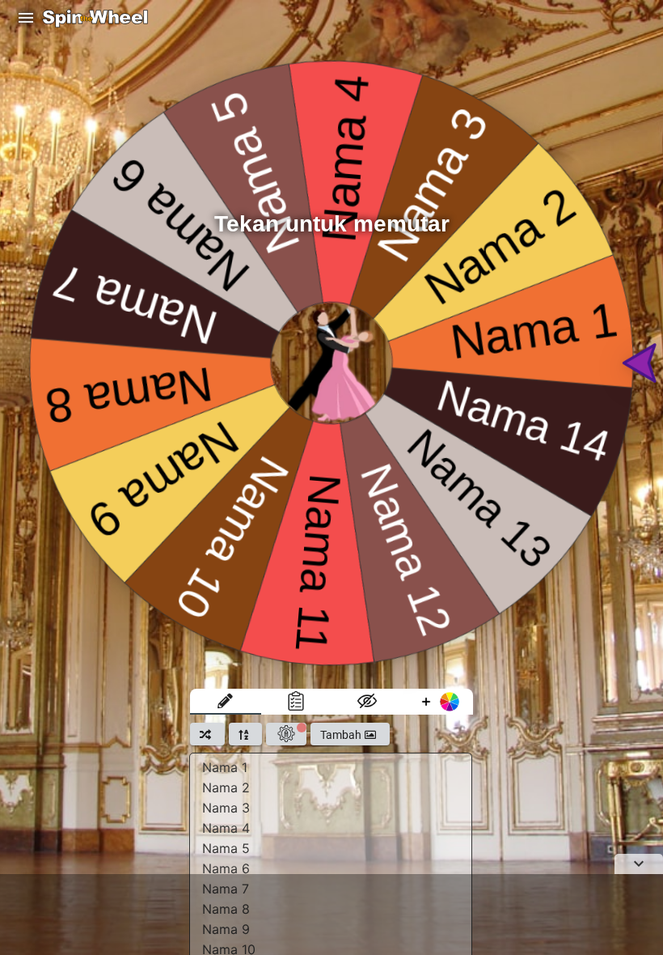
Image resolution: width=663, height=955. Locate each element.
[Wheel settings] (286, 734)
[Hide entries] (367, 702)
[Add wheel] (438, 702)
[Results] (296, 702)
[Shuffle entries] (207, 734)
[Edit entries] (225, 702)
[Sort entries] (245, 734)
